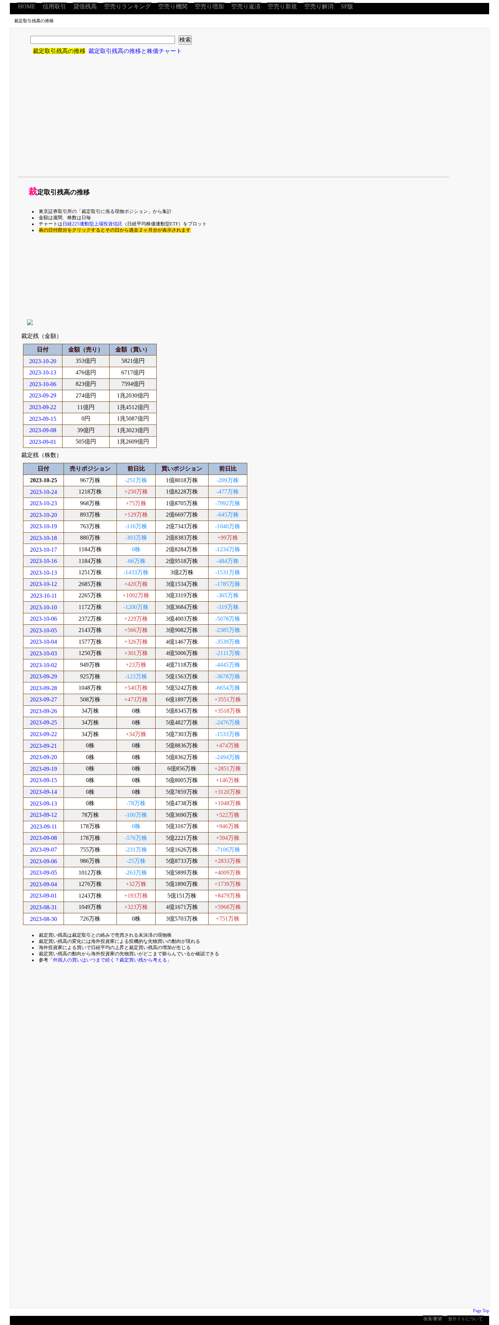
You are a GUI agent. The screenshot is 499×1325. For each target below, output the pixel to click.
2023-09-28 (43, 688)
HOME (26, 6)
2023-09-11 (43, 826)
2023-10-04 (43, 642)
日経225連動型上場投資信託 (92, 223)
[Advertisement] (215, 120)
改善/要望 (432, 1318)
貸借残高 (85, 6)
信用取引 (54, 6)
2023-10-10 (43, 607)
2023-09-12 (43, 815)
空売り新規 (282, 6)
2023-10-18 (43, 538)
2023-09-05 (43, 872)
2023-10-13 (42, 372)
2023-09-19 (43, 769)
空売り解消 (319, 6)
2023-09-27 (43, 699)
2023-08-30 (43, 919)
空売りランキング (127, 6)
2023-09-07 (43, 849)
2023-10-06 (42, 384)
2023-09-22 (42, 407)
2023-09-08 (42, 430)
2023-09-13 (43, 803)
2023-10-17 (43, 550)
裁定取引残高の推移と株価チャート (135, 51)
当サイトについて (465, 1318)
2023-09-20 (43, 757)
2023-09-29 (42, 395)
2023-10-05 (43, 630)
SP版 (347, 6)
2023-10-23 (43, 503)
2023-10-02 (43, 665)
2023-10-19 (43, 526)
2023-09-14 (43, 792)
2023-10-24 (43, 492)
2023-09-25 (43, 722)
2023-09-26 (43, 711)
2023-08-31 (43, 907)
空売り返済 (245, 6)
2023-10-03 (43, 653)
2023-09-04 (43, 884)
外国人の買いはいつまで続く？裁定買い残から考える (110, 960)
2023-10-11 (43, 596)
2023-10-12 (43, 584)
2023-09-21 (43, 746)
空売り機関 (172, 6)
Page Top (481, 1310)
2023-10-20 (42, 361)
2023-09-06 (43, 861)
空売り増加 (209, 6)
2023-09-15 (42, 419)
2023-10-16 (43, 561)
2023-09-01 (42, 442)
